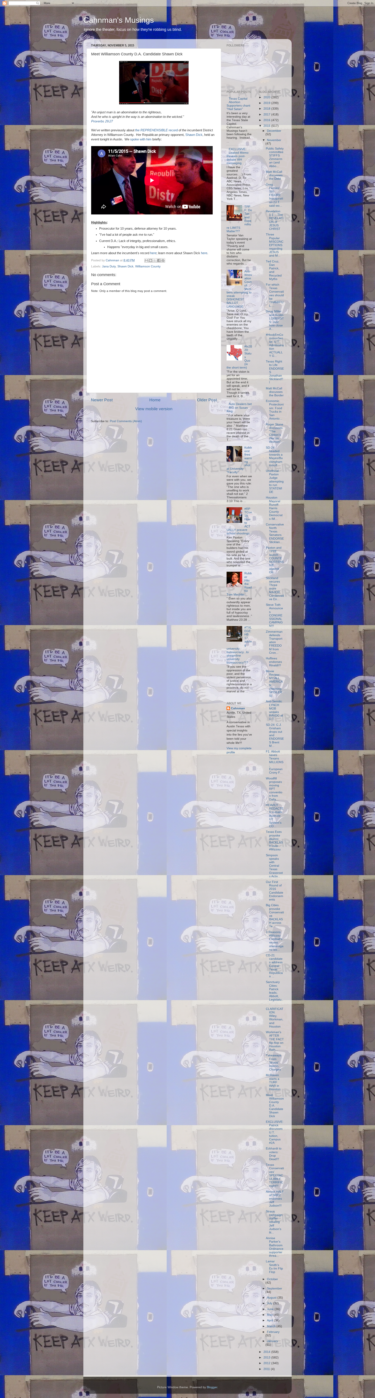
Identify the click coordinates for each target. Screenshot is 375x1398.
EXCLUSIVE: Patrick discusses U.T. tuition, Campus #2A (274, 1132)
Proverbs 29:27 (102, 121)
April (270, 1320)
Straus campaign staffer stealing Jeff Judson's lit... (274, 1222)
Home (155, 400)
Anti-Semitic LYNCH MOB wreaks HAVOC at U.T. (274, 710)
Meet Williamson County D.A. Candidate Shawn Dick (275, 1105)
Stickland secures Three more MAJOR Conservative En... (275, 588)
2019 (267, 103)
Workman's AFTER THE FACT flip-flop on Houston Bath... (275, 1041)
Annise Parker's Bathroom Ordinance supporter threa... (274, 1247)
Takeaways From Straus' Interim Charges (273, 1062)
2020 (267, 97)
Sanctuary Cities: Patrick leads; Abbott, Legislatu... (274, 992)
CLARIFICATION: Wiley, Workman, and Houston (274, 1017)
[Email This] (146, 260)
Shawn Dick (193, 135)
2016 (267, 120)
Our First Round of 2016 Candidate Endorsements (274, 890)
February (273, 1332)
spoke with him (140, 139)
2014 (267, 1352)
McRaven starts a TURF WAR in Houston (273, 1082)
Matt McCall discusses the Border (275, 392)
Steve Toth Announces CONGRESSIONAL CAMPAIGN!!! (274, 615)
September (274, 1288)
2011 (267, 1369)
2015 (267, 125)
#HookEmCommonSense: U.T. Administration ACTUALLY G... (275, 345)
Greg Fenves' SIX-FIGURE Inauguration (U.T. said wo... (274, 195)
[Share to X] (155, 260)
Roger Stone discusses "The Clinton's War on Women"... (274, 433)
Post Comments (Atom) (126, 421)
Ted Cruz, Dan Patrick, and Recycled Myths (274, 270)
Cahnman (238, 708)
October (272, 1279)
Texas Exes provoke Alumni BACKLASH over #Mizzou (274, 840)
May (270, 1314)
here (153, 253)
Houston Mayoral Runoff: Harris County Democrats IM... (274, 508)
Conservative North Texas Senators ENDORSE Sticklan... (275, 533)
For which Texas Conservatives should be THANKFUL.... (275, 295)
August (272, 1297)
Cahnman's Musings (118, 20)
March (271, 1326)
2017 (267, 114)
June (271, 1309)
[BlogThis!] (150, 260)
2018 (267, 108)
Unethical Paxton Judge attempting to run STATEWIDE (275, 481)
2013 (267, 1357)
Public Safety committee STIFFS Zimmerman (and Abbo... (275, 157)
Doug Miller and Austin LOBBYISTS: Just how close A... (275, 320)
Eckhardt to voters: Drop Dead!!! (273, 1154)
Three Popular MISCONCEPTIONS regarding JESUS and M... (274, 245)
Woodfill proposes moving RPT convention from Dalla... (274, 789)
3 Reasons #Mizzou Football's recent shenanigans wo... (274, 940)
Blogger (212, 1387)
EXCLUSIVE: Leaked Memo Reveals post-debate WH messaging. (237, 156)
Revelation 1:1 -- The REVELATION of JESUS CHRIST (274, 220)
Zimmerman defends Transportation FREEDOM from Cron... (274, 642)
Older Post (207, 400)
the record (156, 130)
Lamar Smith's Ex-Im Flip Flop (274, 1267)
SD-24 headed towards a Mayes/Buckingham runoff (274, 456)
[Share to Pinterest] (163, 260)
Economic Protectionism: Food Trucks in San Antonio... (275, 409)
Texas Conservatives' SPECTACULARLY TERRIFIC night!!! (275, 1175)
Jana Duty (109, 266)
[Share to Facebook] (159, 260)
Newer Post (102, 400)
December (274, 130)
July (270, 1303)
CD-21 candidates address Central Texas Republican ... (274, 966)
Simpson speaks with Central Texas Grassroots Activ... (274, 866)
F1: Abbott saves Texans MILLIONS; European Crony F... (274, 762)
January (272, 1341)
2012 (267, 1363)
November (274, 140)
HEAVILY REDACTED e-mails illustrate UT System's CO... (274, 816)
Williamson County (148, 266)
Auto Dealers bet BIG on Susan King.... (239, 407)
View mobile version (154, 409)
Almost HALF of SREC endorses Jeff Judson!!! (275, 1198)
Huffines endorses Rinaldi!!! (274, 662)
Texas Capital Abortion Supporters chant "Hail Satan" (238, 104)
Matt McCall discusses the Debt (274, 175)
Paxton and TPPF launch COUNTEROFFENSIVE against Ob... (275, 560)
